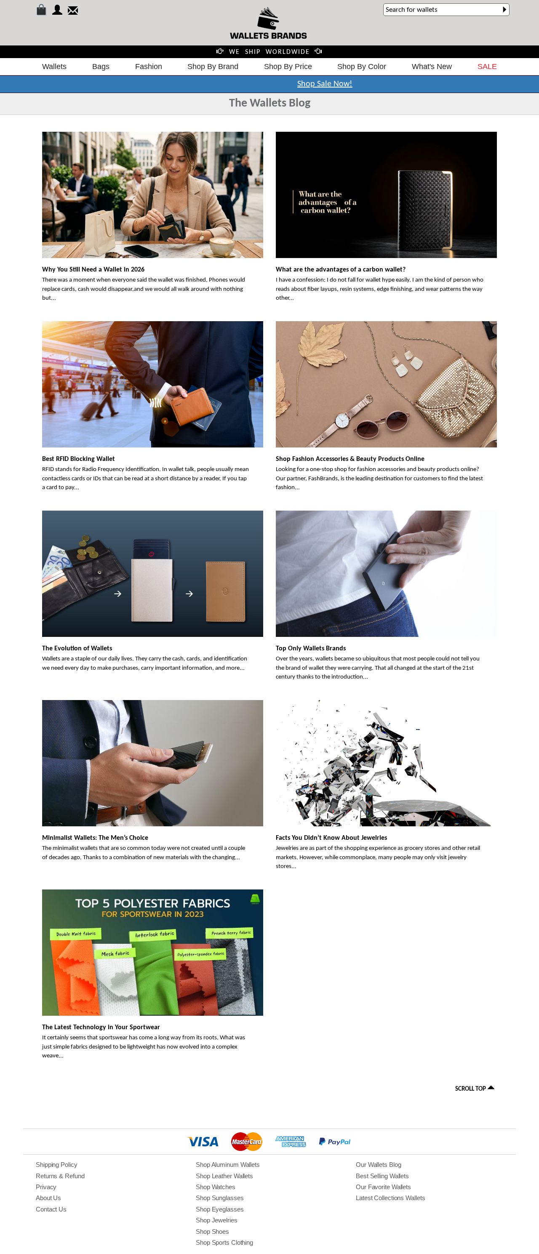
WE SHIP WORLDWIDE (269, 52)
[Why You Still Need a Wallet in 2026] (152, 200)
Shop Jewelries (216, 1220)
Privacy (46, 1186)
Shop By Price (288, 66)
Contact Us (51, 1209)
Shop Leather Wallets (224, 1175)
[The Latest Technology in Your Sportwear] (152, 963)
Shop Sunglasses (220, 1197)
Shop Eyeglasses (220, 1209)
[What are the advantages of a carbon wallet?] (386, 200)
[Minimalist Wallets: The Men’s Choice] (152, 769)
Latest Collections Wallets (390, 1197)
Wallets (54, 66)
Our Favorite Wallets (383, 1186)
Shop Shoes (212, 1231)
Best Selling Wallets (382, 1175)
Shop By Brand (212, 66)
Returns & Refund (60, 1175)
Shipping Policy (56, 1164)
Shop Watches (215, 1186)
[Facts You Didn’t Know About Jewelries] (386, 810)
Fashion (148, 66)
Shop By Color (361, 66)
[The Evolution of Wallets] (152, 584)
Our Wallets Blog (378, 1164)
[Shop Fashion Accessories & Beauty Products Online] (386, 386)
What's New (432, 66)
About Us (48, 1197)
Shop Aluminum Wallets (228, 1164)
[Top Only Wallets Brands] (386, 575)
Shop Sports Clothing (224, 1242)
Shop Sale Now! (324, 84)
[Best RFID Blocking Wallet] (152, 390)
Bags (100, 66)
